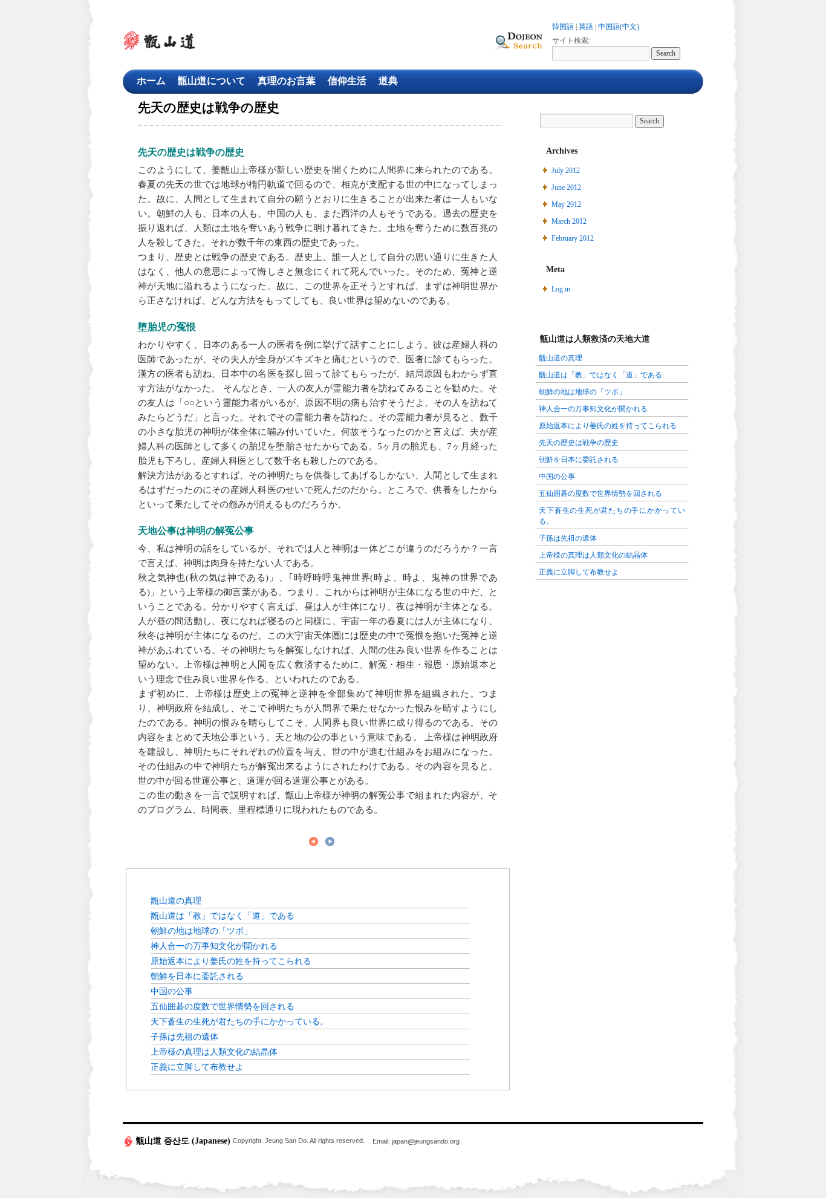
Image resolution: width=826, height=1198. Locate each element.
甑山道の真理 (176, 900)
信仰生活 (347, 81)
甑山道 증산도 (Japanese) (183, 1140)
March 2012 (569, 221)
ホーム (151, 81)
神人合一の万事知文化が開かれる (214, 946)
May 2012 (566, 204)
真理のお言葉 (287, 81)
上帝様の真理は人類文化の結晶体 (214, 1051)
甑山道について (212, 81)
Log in (560, 289)
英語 (586, 26)
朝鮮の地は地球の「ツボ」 (201, 931)
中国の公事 (172, 991)
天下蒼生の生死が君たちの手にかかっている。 (239, 1021)
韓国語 (563, 26)
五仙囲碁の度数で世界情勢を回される (222, 1006)
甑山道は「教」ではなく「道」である (222, 915)
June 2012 (566, 187)
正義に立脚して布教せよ (197, 1067)
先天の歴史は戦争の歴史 (579, 442)
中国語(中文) (618, 26)
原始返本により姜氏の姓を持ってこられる (231, 961)
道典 (388, 81)
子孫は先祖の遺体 (184, 1036)
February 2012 (572, 238)
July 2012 (565, 170)
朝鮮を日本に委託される (197, 976)
